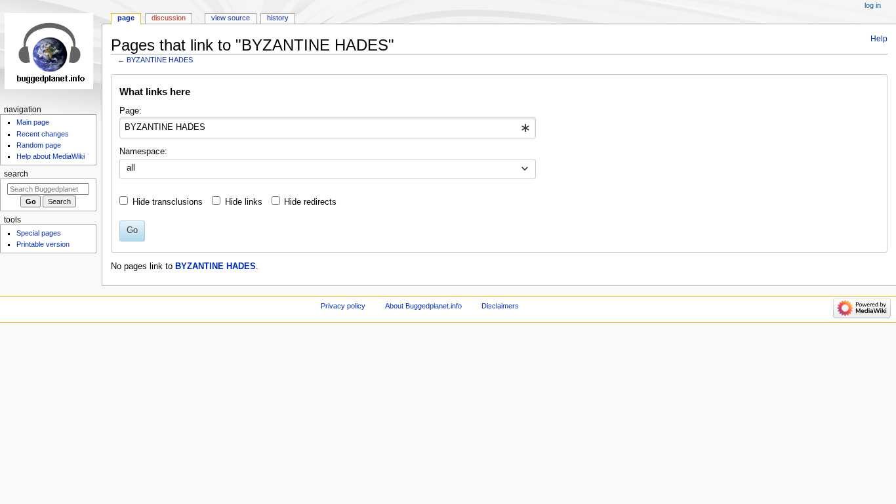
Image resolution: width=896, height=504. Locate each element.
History (278, 18)
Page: (130, 111)
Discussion (169, 18)
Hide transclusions (167, 202)
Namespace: (143, 151)
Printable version (43, 244)
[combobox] (327, 127)
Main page (32, 122)
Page (125, 18)
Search (16, 174)
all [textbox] (131, 168)
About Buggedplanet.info (423, 306)
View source (230, 18)
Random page (38, 145)
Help (878, 38)
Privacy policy (343, 306)
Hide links (243, 202)
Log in (873, 5)
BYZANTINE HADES (160, 60)
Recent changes (42, 134)
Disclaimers (500, 306)
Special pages (38, 233)
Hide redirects (310, 202)
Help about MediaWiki (50, 156)
